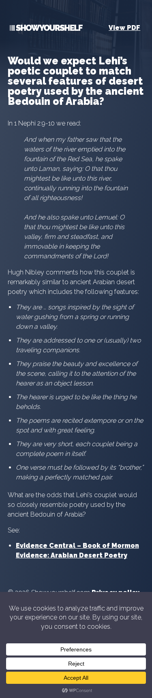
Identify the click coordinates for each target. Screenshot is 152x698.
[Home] (45, 29)
